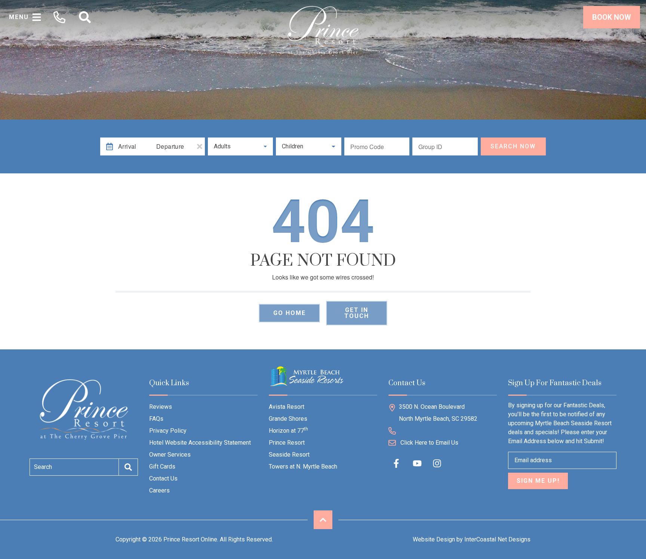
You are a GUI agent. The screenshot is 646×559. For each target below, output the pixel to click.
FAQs (156, 418)
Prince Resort (287, 442)
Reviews (160, 406)
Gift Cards (162, 466)
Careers (159, 490)
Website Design (434, 539)
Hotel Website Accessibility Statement (200, 442)
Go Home (289, 312)
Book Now (611, 17)
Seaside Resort (289, 454)
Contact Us (163, 478)
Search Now (513, 146)
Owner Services (170, 454)
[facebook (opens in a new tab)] (397, 463)
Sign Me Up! (538, 480)
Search (43, 466)
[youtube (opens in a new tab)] (417, 463)
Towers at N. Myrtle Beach (303, 466)
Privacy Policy (168, 430)
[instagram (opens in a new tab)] (437, 463)
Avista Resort (286, 406)
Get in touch (356, 312)
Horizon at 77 (288, 430)
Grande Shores (288, 418)
